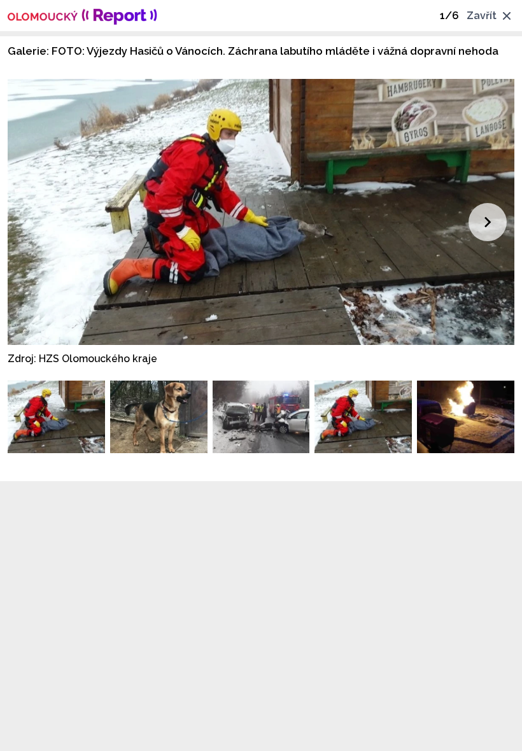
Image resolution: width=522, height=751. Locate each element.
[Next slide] (488, 222)
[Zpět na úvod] (82, 16)
